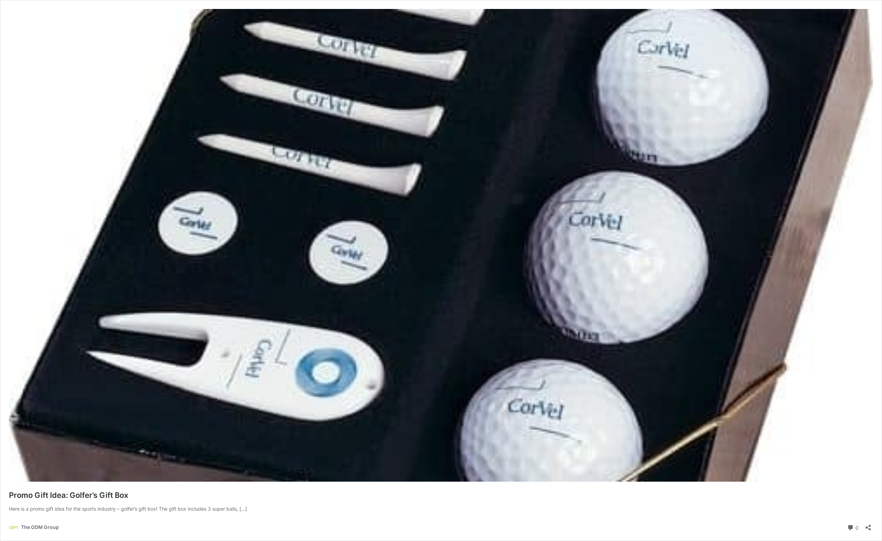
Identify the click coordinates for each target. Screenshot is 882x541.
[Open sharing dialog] (868, 525)
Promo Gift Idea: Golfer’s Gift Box (68, 495)
